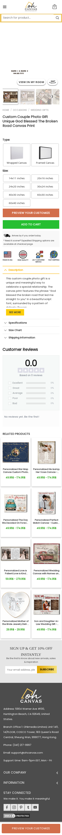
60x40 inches (17, 203)
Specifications (18, 322)
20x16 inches (45, 178)
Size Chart (15, 330)
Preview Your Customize (31, 213)
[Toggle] (5, 270)
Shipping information (22, 337)
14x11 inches (17, 178)
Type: (6, 140)
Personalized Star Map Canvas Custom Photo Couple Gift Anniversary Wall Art (15, 471)
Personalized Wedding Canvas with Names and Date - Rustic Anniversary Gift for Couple (46, 572)
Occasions (20, 110)
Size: (5, 171)
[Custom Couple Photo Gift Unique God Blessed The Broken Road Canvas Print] (15, 453)
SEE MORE (15, 312)
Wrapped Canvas (17, 162)
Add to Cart (31, 224)
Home (6, 110)
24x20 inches (17, 186)
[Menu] (5, 7)
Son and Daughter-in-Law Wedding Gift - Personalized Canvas (46, 623)
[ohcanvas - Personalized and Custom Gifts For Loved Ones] (31, 7)
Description (16, 270)
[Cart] (54, 7)
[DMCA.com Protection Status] (32, 815)
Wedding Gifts (40, 110)
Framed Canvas (45, 162)
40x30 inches (17, 194)
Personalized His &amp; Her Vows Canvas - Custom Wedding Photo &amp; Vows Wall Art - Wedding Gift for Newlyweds (46, 471)
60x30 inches (45, 194)
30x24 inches (45, 186)
